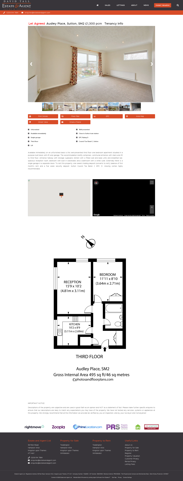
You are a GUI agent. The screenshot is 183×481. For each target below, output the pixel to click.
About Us (128, 445)
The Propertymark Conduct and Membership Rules (135, 474)
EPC (107, 116)
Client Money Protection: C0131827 (159, 474)
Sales (107, 5)
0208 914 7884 (12, 13)
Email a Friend (75, 122)
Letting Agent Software (95, 477)
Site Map (114, 477)
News (146, 5)
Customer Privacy (132, 459)
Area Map (140, 116)
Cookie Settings (127, 477)
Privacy (120, 477)
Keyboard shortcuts (118, 215)
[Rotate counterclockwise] (94, 182)
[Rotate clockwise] (98, 182)
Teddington (64, 445)
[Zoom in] (152, 207)
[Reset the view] (96, 182)
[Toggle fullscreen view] (152, 182)
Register (128, 453)
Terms (143, 215)
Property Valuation (132, 456)
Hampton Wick (66, 448)
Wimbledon (64, 453)
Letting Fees (130, 464)
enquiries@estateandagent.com (37, 13)
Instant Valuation (163, 5)
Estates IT (107, 477)
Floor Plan (75, 116)
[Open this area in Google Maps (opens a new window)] (96, 214)
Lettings (121, 5)
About (134, 5)
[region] (124, 197)
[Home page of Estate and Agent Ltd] (20, 9)
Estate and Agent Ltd (66, 477)
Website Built (76, 477)
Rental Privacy (130, 461)
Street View (43, 122)
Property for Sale (132, 448)
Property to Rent (131, 450)
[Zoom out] (152, 211)
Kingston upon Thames (69, 450)
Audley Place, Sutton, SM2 (56, 23)
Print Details (43, 116)
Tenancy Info (113, 23)
